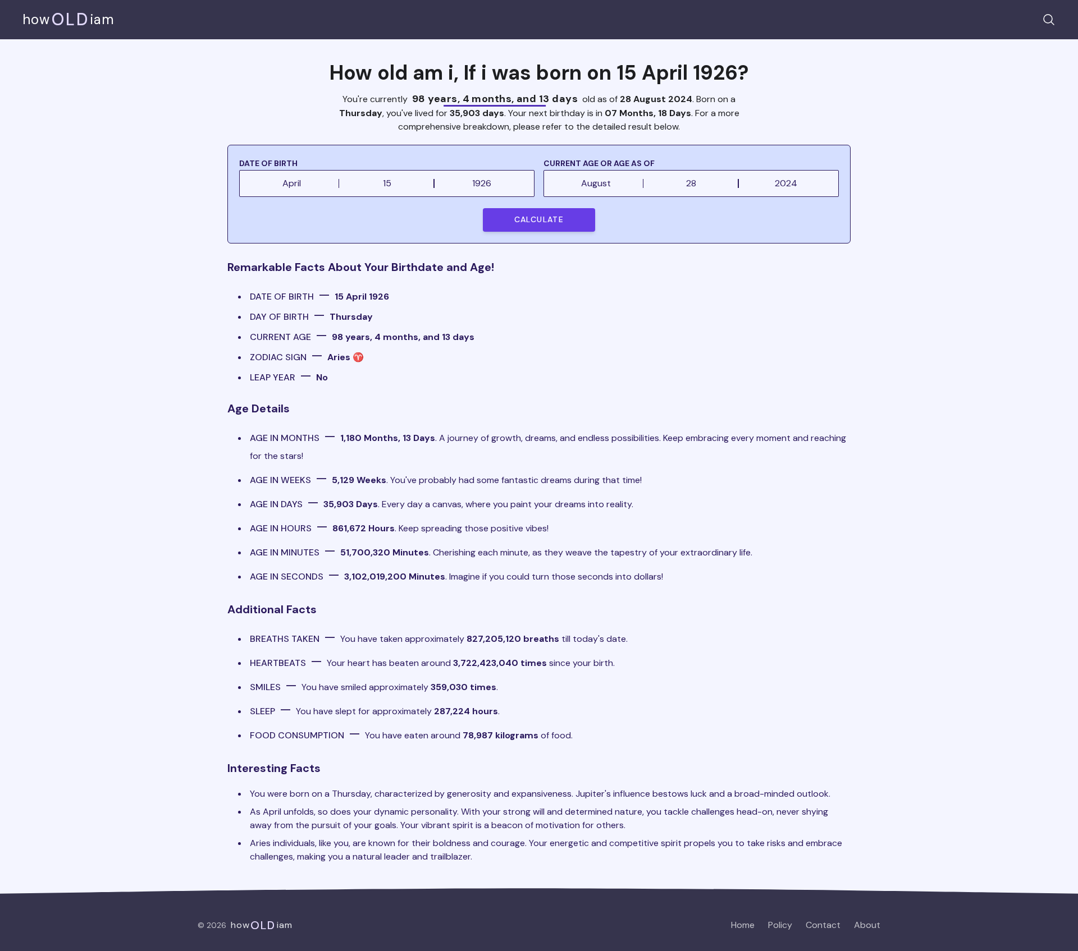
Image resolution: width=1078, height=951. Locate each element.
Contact (823, 925)
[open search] (1049, 19)
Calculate (539, 219)
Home (743, 925)
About (867, 925)
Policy (780, 925)
